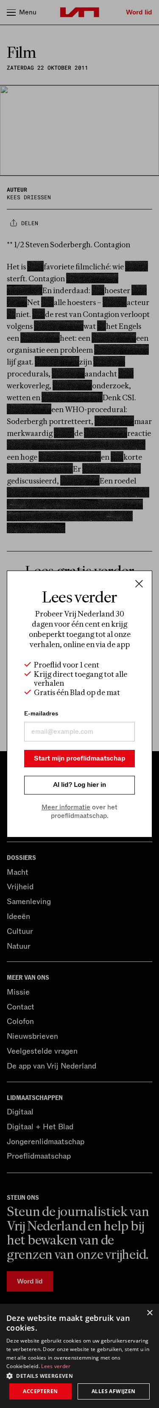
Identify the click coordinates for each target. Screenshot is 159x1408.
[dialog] (79, 1356)
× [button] (149, 1313)
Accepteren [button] (40, 1391)
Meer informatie (66, 807)
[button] (79, 1375)
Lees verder (55, 1366)
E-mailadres (41, 713)
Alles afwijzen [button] (114, 1391)
